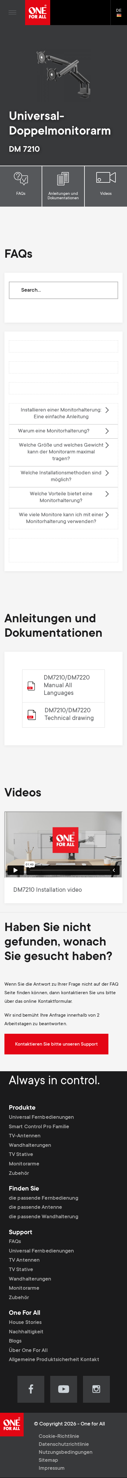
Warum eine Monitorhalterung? (53, 431)
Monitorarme (24, 1164)
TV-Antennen (24, 1136)
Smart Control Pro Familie (39, 1127)
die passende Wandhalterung (43, 1217)
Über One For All (28, 1351)
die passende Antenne (35, 1208)
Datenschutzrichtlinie (64, 1445)
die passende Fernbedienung (43, 1198)
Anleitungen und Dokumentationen (63, 196)
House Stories (25, 1323)
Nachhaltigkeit (26, 1332)
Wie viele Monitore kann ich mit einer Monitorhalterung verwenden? (61, 518)
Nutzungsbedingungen (65, 1453)
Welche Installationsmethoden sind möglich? (61, 476)
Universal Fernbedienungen (41, 1118)
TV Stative (21, 1155)
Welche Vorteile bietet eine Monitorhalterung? (61, 497)
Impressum (52, 1469)
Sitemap (48, 1461)
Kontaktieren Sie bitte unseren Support (56, 1044)
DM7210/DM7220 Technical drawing (69, 715)
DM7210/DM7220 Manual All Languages (67, 686)
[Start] (37, 12)
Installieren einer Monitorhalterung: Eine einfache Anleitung (61, 413)
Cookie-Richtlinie (59, 1437)
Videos (106, 194)
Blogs (15, 1341)
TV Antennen (24, 1260)
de (121, 16)
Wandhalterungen (30, 1146)
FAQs (20, 194)
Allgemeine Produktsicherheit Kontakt (54, 1360)
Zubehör (19, 1174)
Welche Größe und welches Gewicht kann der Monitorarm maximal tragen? (61, 452)
